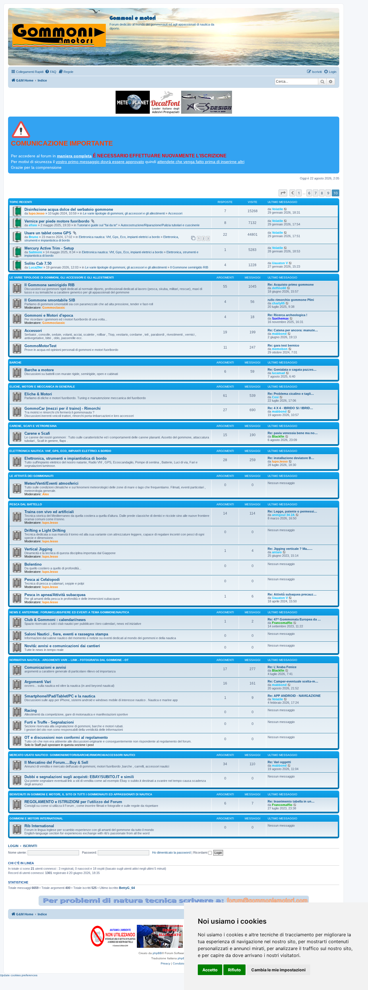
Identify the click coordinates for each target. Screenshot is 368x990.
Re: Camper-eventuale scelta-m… (293, 681)
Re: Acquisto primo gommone (291, 284)
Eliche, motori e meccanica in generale (42, 386)
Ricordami (200, 852)
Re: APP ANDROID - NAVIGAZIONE (294, 695)
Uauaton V (280, 263)
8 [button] (322, 193)
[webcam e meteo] (133, 102)
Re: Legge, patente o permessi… (292, 511)
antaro (277, 552)
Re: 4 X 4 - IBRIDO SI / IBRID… (290, 408)
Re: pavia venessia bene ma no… (293, 433)
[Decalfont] (165, 102)
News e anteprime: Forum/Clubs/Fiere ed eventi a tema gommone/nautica (69, 612)
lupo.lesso (37, 213)
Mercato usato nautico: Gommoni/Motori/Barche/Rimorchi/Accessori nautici (72, 755)
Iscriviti (30, 846)
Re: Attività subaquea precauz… (292, 594)
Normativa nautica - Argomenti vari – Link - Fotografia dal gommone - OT (69, 660)
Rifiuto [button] (234, 969)
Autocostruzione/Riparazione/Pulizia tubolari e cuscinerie (160, 225)
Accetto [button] (210, 969)
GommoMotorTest (40, 346)
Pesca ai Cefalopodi (42, 579)
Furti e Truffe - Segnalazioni (49, 722)
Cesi (275, 397)
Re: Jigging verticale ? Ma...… (290, 548)
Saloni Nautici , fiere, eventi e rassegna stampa (66, 634)
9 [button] (328, 193)
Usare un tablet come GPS (47, 233)
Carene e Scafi (37, 433)
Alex (45, 494)
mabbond (279, 333)
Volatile (277, 209)
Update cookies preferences (18, 975)
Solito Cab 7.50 (37, 263)
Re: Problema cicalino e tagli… (291, 393)
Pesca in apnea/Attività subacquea (54, 595)
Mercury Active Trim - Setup (49, 248)
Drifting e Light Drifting (45, 530)
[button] (283, 193)
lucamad (278, 373)
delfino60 (279, 288)
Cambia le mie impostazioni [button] (278, 969)
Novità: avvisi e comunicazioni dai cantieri (62, 646)
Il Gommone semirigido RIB (189, 267)
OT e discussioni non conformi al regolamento (66, 737)
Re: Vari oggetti (279, 762)
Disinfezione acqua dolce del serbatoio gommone (68, 209)
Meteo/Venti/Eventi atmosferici (51, 483)
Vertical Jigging (38, 549)
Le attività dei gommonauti (31, 475)
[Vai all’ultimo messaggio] (286, 209)
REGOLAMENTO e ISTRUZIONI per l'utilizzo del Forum (73, 802)
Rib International (39, 826)
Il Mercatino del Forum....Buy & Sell (56, 762)
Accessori (175, 213)
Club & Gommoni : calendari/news (55, 620)
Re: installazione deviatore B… (291, 458)
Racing (30, 710)
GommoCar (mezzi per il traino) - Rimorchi (62, 408)
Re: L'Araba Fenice (282, 667)
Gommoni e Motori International (36, 818)
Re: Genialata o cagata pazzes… (292, 369)
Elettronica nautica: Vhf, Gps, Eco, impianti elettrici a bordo (119, 237)
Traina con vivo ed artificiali (49, 512)
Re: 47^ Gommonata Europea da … (294, 619)
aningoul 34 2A (283, 515)
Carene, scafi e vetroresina (33, 426)
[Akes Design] (206, 102)
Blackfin (278, 436)
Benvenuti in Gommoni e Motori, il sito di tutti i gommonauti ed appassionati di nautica (80, 794)
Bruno (33, 237)
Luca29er (36, 267)
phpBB (157, 953)
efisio (33, 225)
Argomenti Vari (37, 682)
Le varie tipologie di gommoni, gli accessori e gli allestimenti (124, 213)
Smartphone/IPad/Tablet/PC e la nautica (59, 696)
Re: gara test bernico (283, 345)
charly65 (278, 303)
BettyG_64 (127, 888)
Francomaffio (282, 622)
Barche (15, 362)
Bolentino (33, 564)
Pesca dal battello (25, 504)
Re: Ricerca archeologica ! (287, 315)
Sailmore (35, 252)
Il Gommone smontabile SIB (49, 300)
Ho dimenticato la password (171, 852)
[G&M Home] (59, 28)
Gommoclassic (53, 307)
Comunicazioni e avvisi (45, 667)
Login (13, 846)
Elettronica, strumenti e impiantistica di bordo (65, 458)
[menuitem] (50, 71)
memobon (280, 349)
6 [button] (309, 193)
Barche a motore (39, 370)
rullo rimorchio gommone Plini (291, 299)
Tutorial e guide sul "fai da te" (97, 225)
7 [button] (316, 193)
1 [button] (299, 193)
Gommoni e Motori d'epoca (48, 315)
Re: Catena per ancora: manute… (293, 330)
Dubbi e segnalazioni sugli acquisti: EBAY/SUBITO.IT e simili (79, 777)
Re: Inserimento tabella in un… (291, 801)
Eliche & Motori (38, 394)
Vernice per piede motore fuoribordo (56, 221)
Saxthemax (280, 318)
